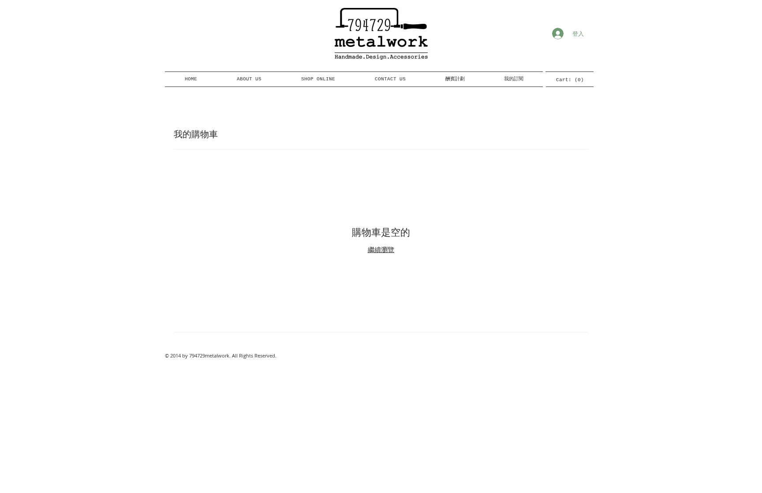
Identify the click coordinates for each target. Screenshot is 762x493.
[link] (569, 80)
